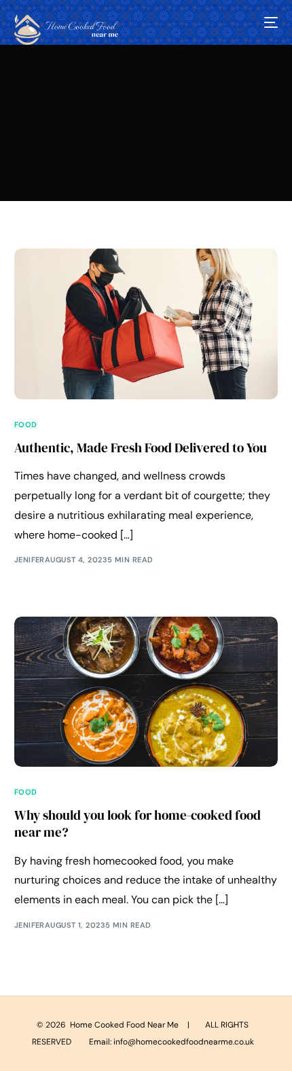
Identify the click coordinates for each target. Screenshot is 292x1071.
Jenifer (29, 559)
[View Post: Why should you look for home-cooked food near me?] (146, 692)
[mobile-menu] (269, 22)
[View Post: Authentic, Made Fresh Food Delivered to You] (146, 324)
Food (25, 425)
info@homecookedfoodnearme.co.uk (183, 1041)
